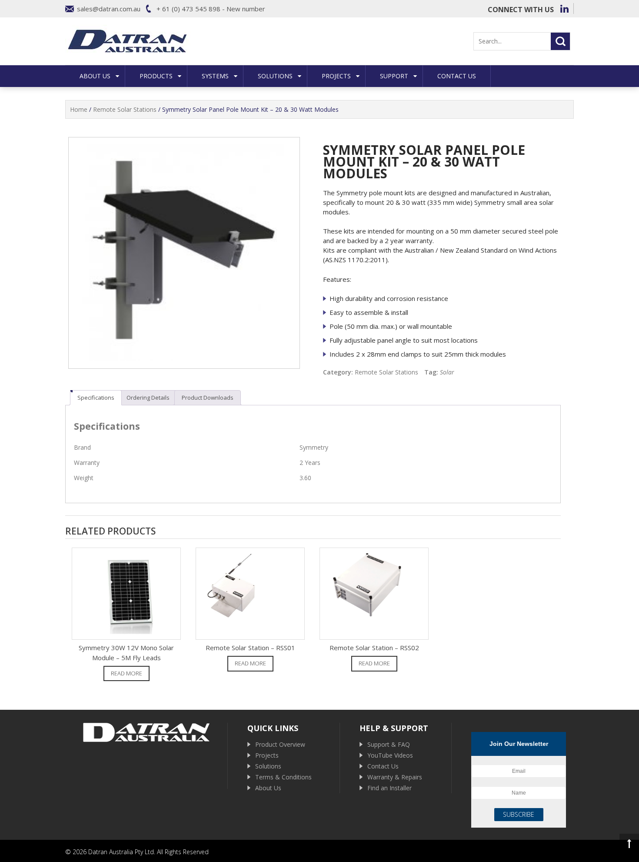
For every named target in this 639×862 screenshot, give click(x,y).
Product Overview (280, 744)
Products (156, 76)
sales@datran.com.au (108, 8)
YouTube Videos (390, 755)
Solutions (275, 76)
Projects (336, 76)
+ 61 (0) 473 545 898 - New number (210, 8)
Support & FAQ (388, 744)
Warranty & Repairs (394, 777)
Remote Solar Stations (124, 109)
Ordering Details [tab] (148, 397)
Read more (126, 673)
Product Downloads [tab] (207, 397)
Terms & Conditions (283, 777)
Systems (215, 76)
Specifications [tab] (95, 397)
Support (394, 76)
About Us (95, 76)
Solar (447, 372)
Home (78, 109)
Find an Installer (389, 788)
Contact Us (456, 76)
